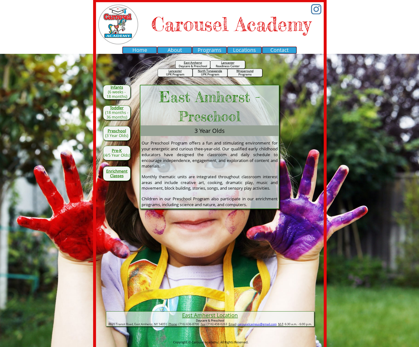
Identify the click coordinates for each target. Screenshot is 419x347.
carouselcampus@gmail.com (257, 324)
